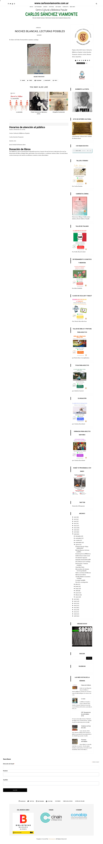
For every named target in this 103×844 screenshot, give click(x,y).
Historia (51, 6)
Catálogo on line (79, 801)
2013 (75, 607)
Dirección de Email (8, 764)
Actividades (38, 6)
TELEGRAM (38, 80)
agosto (77, 544)
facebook (22, 801)
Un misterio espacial (81, 557)
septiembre (78, 542)
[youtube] (12, 4)
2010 (75, 614)
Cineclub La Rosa (67, 801)
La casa (83, 698)
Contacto (65, 6)
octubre (77, 540)
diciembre (78, 536)
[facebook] (8, 4)
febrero (77, 595)
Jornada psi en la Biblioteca (83, 554)
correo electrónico (43, 155)
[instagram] (14, 4)
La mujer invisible (80, 580)
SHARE (23, 80)
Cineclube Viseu (79, 567)
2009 (75, 616)
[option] (19, 102)
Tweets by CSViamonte (78, 506)
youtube (50, 801)
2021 (75, 527)
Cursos (45, 6)
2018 (75, 534)
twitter (31, 801)
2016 (75, 601)
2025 (75, 519)
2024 (75, 521)
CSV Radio (58, 6)
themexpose (52, 839)
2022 (75, 525)
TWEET (30, 80)
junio (76, 586)
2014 (75, 605)
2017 (75, 599)
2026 (75, 517)
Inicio (31, 6)
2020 (75, 530)
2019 (75, 532)
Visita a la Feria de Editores (83, 573)
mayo (76, 588)
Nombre (5, 770)
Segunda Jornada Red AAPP (83, 559)
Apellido (5, 779)
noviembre (78, 538)
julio (76, 584)
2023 (75, 523)
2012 (75, 609)
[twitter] (10, 4)
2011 (75, 612)
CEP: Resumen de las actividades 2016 (86, 714)
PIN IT (55, 80)
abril (76, 590)
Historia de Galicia (80, 574)
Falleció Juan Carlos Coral (82, 555)
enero (77, 597)
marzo (77, 593)
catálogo (38, 27)
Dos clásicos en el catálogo (82, 561)
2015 (75, 603)
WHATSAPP (47, 80)
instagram (41, 801)
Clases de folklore (86, 685)
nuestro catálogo (33, 39)
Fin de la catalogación (81, 582)
